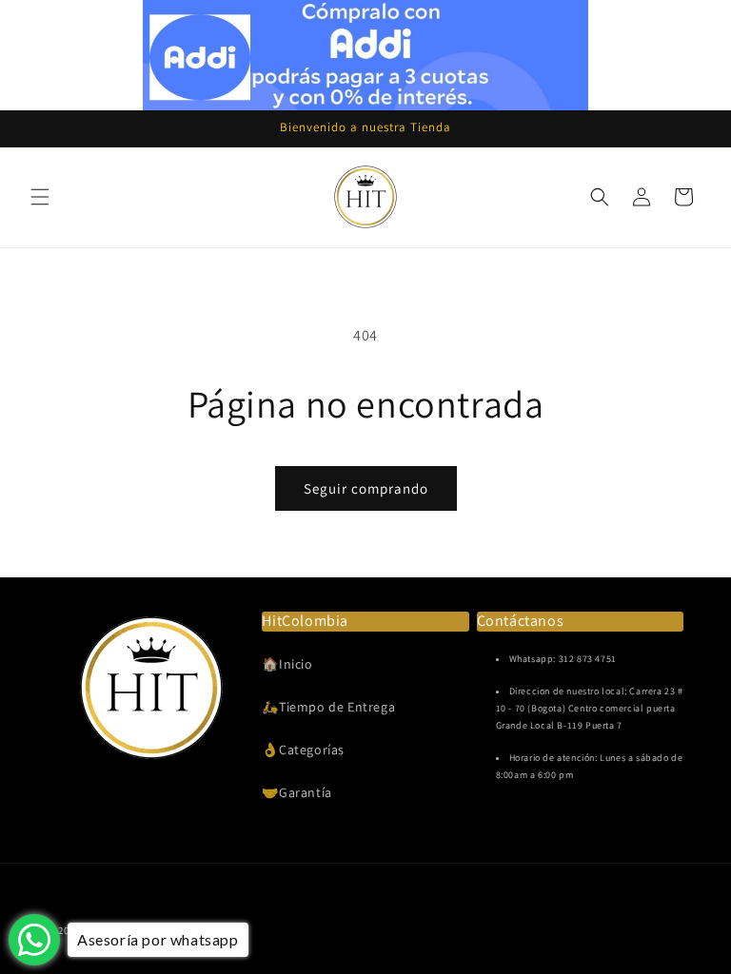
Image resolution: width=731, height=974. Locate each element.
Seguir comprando (366, 488)
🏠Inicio (287, 663)
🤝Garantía (296, 792)
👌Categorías (303, 749)
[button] (40, 197)
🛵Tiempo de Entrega (328, 706)
